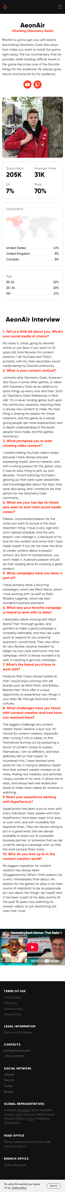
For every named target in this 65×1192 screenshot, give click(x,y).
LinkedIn (9, 1074)
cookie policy (19, 1187)
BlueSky (9, 1091)
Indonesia (23, 1110)
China (30, 1118)
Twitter (8, 1086)
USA (18, 1114)
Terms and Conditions (18, 1032)
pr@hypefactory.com (17, 1050)
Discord (9, 1080)
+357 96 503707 (14, 1056)
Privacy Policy (12, 997)
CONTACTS (12, 1044)
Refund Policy (12, 1014)
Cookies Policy (13, 1008)
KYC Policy (10, 1003)
